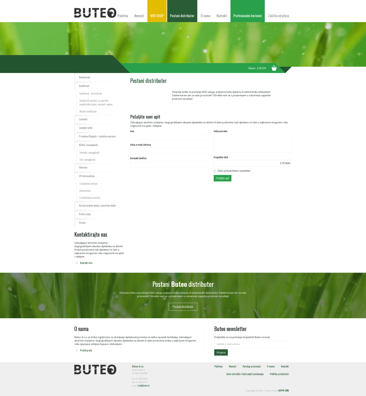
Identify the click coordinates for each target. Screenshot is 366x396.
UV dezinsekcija (87, 176)
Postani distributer (182, 15)
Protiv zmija (85, 214)
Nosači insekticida (87, 111)
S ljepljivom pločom (88, 183)
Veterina (83, 167)
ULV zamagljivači (87, 159)
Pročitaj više (86, 350)
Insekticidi (84, 86)
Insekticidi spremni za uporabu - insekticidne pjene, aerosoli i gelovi (95, 102)
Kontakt (222, 15)
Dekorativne (85, 190)
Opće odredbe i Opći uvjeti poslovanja (244, 374)
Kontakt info (86, 263)
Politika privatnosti (279, 374)
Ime (132, 131)
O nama (205, 15)
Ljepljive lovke (85, 128)
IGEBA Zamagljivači (88, 145)
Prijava (221, 352)
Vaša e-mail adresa (140, 144)
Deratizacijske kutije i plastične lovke (97, 205)
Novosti (139, 15)
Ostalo (82, 222)
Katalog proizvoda (252, 366)
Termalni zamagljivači (89, 152)
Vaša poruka (220, 131)
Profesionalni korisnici (247, 15)
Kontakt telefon (138, 158)
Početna (123, 15)
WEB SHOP (157, 15)
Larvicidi (83, 119)
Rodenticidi (84, 77)
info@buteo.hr (144, 385)
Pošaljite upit (222, 178)
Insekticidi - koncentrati (90, 93)
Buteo (95, 13)
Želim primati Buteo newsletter (234, 170)
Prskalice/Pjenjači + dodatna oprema (97, 136)
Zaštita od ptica (278, 15)
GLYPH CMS (283, 390)
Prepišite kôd (221, 157)
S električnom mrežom (89, 198)
